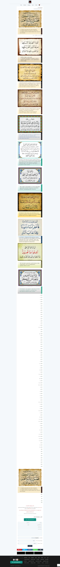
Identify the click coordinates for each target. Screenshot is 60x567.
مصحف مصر (38, 35)
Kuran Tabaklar (40, 7)
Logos (36, 557)
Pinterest (20, 549)
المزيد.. (33, 35)
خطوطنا (23, 510)
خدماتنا (20, 510)
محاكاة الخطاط (30, 508)
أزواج (47, 557)
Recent (40, 35)
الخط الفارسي (42, 559)
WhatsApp (36, 549)
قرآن (35, 35)
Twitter (25, 549)
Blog (29, 557)
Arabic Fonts (25, 557)
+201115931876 (30, 519)
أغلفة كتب (37, 559)
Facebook (30, 549)
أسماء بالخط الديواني (26, 559)
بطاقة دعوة (46, 559)
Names (39, 557)
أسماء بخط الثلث (33, 559)
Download (32, 557)
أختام (45, 557)
